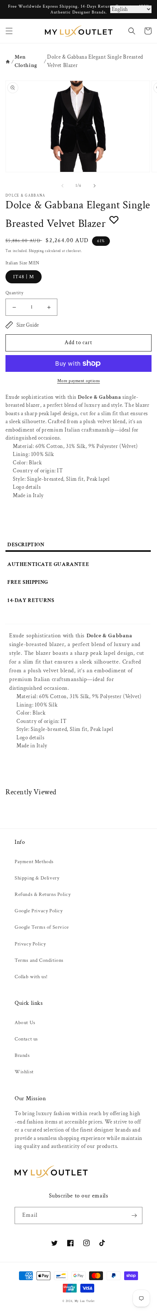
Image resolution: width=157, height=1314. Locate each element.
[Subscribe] (134, 1215)
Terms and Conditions (39, 960)
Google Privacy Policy (39, 911)
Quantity (14, 293)
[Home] (7, 61)
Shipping (36, 251)
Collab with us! (31, 976)
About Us (25, 1022)
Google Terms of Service (42, 927)
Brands (22, 1055)
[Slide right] (95, 186)
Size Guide (27, 325)
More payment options (78, 380)
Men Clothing (26, 61)
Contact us (26, 1039)
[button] (9, 31)
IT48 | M (23, 277)
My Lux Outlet (84, 1301)
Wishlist (24, 1072)
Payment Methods (34, 861)
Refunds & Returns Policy (42, 894)
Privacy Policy (30, 944)
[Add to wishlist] (113, 219)
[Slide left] (62, 186)
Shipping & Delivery (37, 878)
